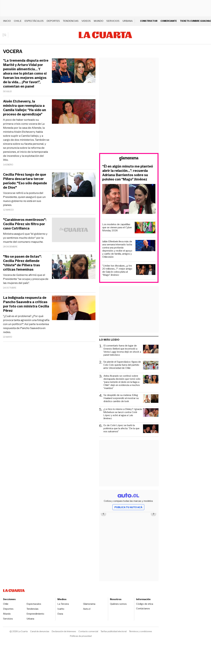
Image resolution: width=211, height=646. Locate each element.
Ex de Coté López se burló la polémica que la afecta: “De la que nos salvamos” (121, 428)
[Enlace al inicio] (129, 159)
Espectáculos (34, 21)
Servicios (112, 21)
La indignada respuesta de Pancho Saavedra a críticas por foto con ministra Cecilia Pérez (26, 304)
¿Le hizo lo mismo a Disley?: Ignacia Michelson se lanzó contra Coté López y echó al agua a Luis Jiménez (122, 414)
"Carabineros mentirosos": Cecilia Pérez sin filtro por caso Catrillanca (24, 224)
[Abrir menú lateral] (5, 35)
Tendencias (70, 21)
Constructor (148, 21)
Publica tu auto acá (128, 507)
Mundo (98, 21)
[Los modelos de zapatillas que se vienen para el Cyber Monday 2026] (145, 228)
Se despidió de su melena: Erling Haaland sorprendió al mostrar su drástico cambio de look (121, 398)
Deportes (53, 21)
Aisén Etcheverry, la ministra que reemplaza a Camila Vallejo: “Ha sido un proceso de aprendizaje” (24, 108)
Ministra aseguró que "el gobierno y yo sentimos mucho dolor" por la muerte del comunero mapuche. (25, 238)
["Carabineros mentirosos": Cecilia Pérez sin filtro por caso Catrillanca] (73, 230)
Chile (17, 21)
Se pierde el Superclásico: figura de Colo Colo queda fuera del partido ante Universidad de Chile (122, 365)
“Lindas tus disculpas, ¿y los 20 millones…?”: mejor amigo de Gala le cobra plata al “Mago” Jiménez (117, 270)
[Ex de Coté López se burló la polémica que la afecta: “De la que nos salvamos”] (150, 429)
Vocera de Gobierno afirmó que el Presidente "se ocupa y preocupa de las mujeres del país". (25, 279)
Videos (86, 21)
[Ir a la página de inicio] (105, 35)
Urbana (127, 21)
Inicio (7, 21)
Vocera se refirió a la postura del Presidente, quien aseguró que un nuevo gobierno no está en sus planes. (24, 199)
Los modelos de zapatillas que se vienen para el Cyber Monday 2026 (117, 227)
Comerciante (168, 21)
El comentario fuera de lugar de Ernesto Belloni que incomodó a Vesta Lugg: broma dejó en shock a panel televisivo (122, 350)
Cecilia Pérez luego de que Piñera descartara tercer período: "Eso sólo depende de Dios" (25, 181)
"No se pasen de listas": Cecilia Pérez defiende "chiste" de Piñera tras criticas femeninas (22, 263)
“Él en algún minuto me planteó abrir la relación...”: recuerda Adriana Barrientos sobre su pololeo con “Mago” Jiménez (127, 173)
